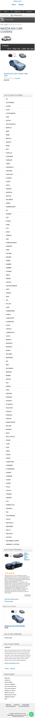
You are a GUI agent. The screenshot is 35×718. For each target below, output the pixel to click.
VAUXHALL (9, 508)
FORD (7, 224)
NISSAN (8, 379)
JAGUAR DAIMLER (11, 286)
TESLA (8, 487)
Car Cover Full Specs (10, 688)
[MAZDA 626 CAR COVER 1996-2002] (17, 62)
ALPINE (8, 106)
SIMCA (8, 451)
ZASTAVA (8, 537)
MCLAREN (9, 354)
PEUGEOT (9, 400)
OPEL (7, 390)
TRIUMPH (9, 497)
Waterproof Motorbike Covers (12, 663)
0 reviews (17, 78)
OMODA (8, 386)
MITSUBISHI (9, 368)
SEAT (7, 447)
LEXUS (8, 325)
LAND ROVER (10, 318)
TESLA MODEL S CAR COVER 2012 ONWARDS (27, 556)
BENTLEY (9, 127)
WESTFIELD (9, 523)
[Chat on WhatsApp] (31, 714)
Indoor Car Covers (9, 692)
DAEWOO (9, 189)
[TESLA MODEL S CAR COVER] (14, 571)
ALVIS (8, 109)
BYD (7, 149)
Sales (28, 48)
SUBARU (8, 472)
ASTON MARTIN (10, 113)
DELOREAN (9, 199)
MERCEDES (9, 357)
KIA (7, 300)
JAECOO (8, 282)
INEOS (8, 275)
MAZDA (6, 24)
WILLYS (8, 530)
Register (21, 4)
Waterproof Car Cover (10, 694)
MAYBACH (9, 347)
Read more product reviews (12, 599)
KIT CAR (8, 303)
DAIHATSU (9, 192)
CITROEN (8, 178)
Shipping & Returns (10, 696)
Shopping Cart (17, 11)
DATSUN (8, 196)
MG (7, 361)
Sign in (14, 4)
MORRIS (8, 375)
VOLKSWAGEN (10, 515)
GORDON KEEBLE (11, 242)
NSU (7, 382)
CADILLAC (9, 153)
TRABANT (9, 494)
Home (1, 24)
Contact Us (29, 11)
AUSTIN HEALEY (11, 124)
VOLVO (8, 519)
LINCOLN (8, 329)
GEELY (8, 232)
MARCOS (8, 339)
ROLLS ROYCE (10, 436)
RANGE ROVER (10, 422)
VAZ (7, 512)
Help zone (7, 678)
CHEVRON (9, 171)
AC (7, 99)
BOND (8, 135)
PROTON (8, 418)
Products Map (8, 638)
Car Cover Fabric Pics (10, 686)
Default (24, 48)
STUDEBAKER (10, 469)
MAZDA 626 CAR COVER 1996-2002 (15, 626)
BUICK (8, 145)
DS (7, 210)
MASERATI (9, 343)
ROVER (8, 440)
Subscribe (12, 668)
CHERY (8, 163)
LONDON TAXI (10, 332)
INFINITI (8, 278)
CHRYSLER (9, 174)
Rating (32, 48)
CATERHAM (9, 156)
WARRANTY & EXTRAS (12, 544)
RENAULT (9, 429)
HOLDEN (8, 257)
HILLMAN (8, 253)
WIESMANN (9, 526)
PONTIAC (8, 411)
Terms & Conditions (10, 684)
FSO (7, 228)
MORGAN (8, 372)
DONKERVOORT (10, 206)
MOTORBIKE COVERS (12, 541)
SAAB (7, 444)
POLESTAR (9, 408)
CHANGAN (9, 160)
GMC (7, 239)
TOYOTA (8, 490)
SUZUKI (8, 479)
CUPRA (8, 181)
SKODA (8, 454)
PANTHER (9, 393)
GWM (7, 250)
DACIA (8, 185)
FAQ (6, 699)
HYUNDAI (8, 271)
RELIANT (8, 426)
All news (7, 668)
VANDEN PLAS (10, 505)
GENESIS (9, 235)
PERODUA (9, 397)
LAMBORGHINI (10, 311)
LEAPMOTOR (10, 321)
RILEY (8, 433)
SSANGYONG (10, 462)
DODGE (8, 203)
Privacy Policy (8, 682)
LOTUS (8, 336)
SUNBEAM (9, 476)
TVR (7, 501)
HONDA (8, 260)
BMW (7, 131)
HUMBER (8, 264)
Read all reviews (9, 601)
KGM (7, 296)
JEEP (7, 289)
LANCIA (8, 314)
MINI (7, 365)
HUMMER (8, 268)
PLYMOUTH (9, 404)
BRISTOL (8, 138)
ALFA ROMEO (10, 102)
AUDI (7, 117)
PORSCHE (9, 415)
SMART (8, 458)
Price (19, 48)
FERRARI (8, 214)
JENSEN (8, 293)
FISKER (8, 221)
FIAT (7, 217)
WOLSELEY (9, 533)
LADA (7, 307)
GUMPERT (9, 246)
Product (15, 48)
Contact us (7, 680)
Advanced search (18, 15)
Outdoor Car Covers (10, 690)
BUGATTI (8, 142)
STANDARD (9, 465)
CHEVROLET (10, 167)
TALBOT (8, 483)
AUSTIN (8, 120)
